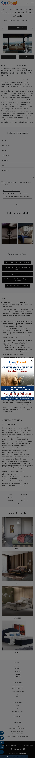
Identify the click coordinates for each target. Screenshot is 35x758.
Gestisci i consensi (20, 757)
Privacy (3, 757)
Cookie (9, 757)
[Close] (31, 361)
